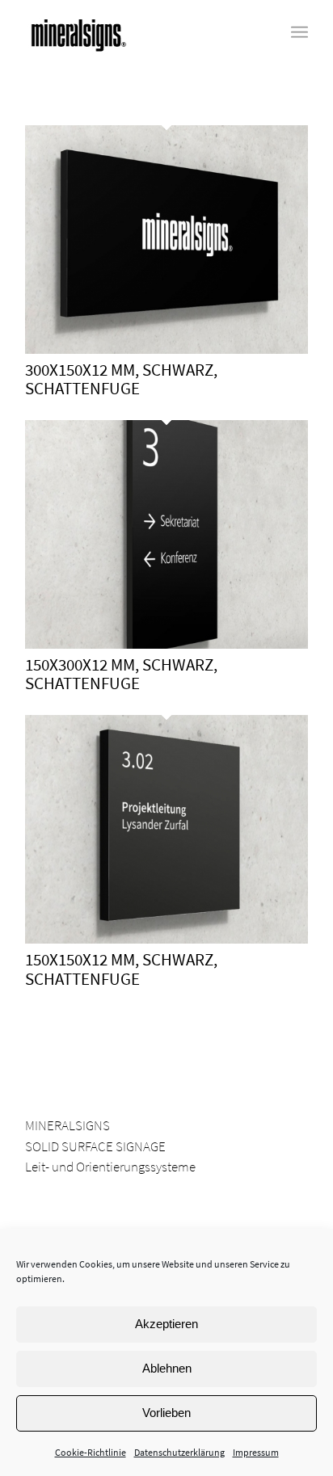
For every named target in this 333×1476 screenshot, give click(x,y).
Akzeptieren (166, 1324)
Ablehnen (167, 1368)
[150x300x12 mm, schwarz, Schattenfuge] (166, 644)
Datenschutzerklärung (179, 1452)
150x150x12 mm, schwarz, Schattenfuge (121, 968)
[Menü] (299, 32)
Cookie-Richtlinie (90, 1452)
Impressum (256, 1452)
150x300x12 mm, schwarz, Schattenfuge (121, 674)
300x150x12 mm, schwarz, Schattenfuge (121, 379)
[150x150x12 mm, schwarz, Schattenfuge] (166, 939)
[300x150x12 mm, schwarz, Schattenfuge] (166, 349)
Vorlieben (166, 1412)
